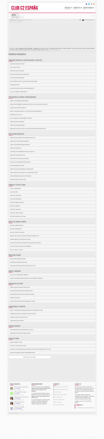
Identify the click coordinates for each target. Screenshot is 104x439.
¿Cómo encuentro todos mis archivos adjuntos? (20, 333)
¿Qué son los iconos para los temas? (18, 216)
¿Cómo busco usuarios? (15, 298)
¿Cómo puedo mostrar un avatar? (17, 121)
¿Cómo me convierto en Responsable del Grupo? (20, 239)
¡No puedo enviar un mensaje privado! (18, 259)
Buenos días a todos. (19, 402)
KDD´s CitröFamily (58, 402)
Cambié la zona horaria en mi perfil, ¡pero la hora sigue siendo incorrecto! (26, 111)
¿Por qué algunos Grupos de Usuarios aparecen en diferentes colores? (25, 243)
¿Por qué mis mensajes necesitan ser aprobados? (20, 176)
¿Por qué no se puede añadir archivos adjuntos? (20, 162)
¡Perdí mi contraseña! (14, 85)
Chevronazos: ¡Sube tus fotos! (60, 394)
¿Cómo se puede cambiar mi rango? (17, 125)
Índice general (14, 20)
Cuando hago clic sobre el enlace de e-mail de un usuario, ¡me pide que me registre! (28, 128)
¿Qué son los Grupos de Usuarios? (17, 232)
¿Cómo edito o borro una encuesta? (17, 155)
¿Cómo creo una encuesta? (16, 148)
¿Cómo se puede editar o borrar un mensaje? (19, 141)
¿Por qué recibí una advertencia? (17, 165)
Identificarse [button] (88, 8)
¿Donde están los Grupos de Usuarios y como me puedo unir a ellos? (24, 236)
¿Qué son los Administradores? (17, 225)
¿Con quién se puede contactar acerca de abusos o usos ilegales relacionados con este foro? (30, 349)
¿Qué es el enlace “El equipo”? (16, 250)
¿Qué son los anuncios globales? (17, 202)
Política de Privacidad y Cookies (61, 389)
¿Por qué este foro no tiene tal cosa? (18, 346)
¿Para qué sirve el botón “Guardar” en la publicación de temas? (24, 172)
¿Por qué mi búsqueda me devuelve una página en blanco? (22, 294)
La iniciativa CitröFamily (59, 404)
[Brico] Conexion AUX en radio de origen (23, 397)
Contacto (77, 8)
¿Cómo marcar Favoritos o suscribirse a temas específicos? (23, 314)
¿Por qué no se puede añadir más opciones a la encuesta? (22, 151)
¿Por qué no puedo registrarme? (17, 71)
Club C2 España (24, 8)
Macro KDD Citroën (58, 397)
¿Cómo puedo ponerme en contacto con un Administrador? (22, 352)
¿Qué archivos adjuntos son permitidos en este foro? (21, 330)
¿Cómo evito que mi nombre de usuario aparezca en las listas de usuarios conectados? (29, 104)
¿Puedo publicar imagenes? (16, 199)
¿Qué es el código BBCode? (15, 188)
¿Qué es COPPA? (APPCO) (15, 67)
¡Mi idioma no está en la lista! (16, 115)
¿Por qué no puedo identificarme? (17, 78)
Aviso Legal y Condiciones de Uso (61, 387)
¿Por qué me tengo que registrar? (17, 64)
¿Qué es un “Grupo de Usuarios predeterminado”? (20, 246)
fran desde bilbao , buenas (20, 392)
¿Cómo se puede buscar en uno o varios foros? (20, 287)
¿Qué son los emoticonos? (15, 195)
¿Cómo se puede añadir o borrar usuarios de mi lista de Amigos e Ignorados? (26, 278)
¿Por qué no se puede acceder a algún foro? (19, 158)
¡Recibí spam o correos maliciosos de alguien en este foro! (22, 266)
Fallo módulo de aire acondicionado (23, 387)
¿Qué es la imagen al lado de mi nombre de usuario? (21, 118)
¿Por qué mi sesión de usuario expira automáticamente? (22, 88)
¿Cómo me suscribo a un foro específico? (19, 317)
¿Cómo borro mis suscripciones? (17, 321)
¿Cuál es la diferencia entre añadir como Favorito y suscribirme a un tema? (26, 310)
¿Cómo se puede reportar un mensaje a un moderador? (22, 169)
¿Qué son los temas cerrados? (16, 213)
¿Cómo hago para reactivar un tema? (18, 179)
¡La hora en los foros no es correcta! (18, 108)
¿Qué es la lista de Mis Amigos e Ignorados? (19, 275)
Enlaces (68, 8)
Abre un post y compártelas (54, 50)
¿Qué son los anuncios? (15, 206)
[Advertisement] (52, 35)
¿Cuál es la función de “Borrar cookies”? (19, 92)
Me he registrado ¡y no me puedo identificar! (19, 74)
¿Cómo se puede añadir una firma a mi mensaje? (20, 144)
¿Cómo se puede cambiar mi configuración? (19, 101)
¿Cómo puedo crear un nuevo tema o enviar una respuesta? (22, 137)
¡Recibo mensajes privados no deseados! (18, 262)
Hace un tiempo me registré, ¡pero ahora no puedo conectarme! (23, 81)
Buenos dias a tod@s (19, 407)
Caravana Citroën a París (59, 399)
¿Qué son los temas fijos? (15, 209)
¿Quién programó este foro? (16, 342)
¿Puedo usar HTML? (14, 192)
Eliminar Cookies (57, 392)
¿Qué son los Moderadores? (16, 229)
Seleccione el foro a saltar (29, 357)
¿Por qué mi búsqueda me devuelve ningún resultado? (21, 291)
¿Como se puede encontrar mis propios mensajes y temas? (22, 301)
